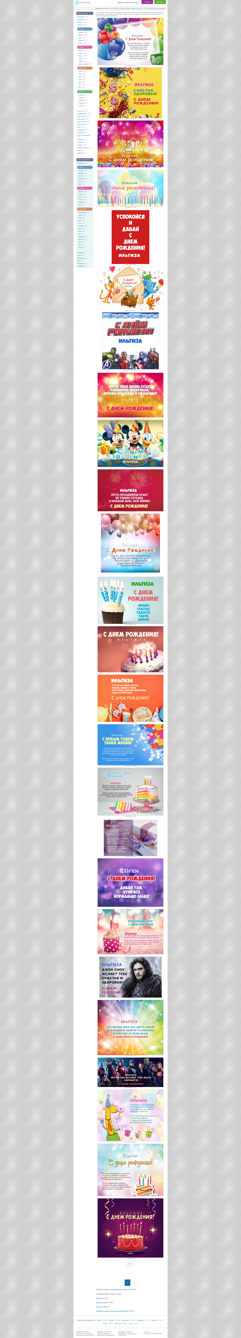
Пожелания (80, 145)
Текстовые (121, 1331)
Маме (80, 76)
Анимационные (80, 19)
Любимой (81, 61)
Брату (80, 82)
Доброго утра (80, 111)
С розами (81, 97)
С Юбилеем (80, 24)
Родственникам (82, 212)
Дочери (80, 71)
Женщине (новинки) (83, 64)
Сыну (80, 79)
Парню (80, 43)
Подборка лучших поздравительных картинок (113, 1289)
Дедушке (81, 247)
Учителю (79, 255)
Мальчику (81, 35)
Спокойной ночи (81, 129)
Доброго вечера (81, 119)
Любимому (81, 40)
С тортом (81, 105)
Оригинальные (80, 258)
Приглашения (80, 132)
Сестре (80, 74)
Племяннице (82, 226)
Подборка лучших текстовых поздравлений (112, 1311)
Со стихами (80, 142)
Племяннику (82, 236)
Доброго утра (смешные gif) (83, 135)
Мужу (80, 176)
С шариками (81, 100)
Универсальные (80, 16)
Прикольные (80, 22)
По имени (100, 1331)
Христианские (80, 266)
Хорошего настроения (82, 147)
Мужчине (81, 32)
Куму (80, 220)
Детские (79, 150)
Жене (80, 205)
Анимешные (80, 153)
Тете (80, 87)
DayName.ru (147, 1331)
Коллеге (79, 127)
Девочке (81, 58)
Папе (80, 84)
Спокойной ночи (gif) (82, 113)
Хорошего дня (80, 124)
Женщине (81, 50)
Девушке (81, 53)
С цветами (81, 95)
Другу (80, 37)
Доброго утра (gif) (81, 116)
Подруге (81, 55)
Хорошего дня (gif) (81, 121)
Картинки (79, 1331)
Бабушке (81, 239)
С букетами (81, 103)
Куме (80, 244)
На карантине (80, 139)
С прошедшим (80, 263)
